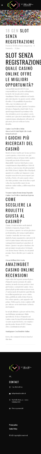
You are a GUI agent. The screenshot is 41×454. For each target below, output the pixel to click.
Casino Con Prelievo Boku (15, 129)
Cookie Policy (13, 429)
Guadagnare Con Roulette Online (18, 331)
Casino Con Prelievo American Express (20, 195)
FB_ (10, 376)
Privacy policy (13, 425)
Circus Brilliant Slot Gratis (15, 260)
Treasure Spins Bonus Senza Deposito (19, 193)
